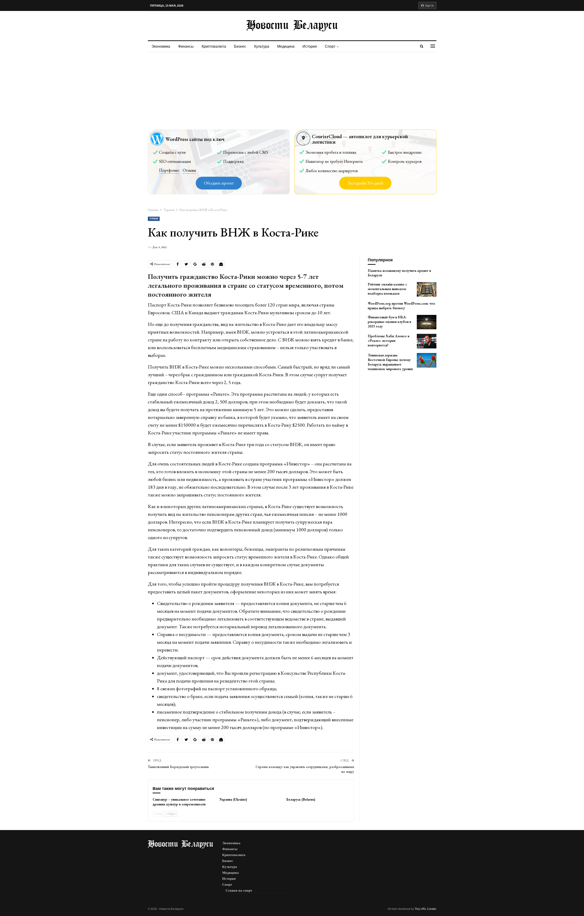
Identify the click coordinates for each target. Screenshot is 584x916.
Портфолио (169, 170)
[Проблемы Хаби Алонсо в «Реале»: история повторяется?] (426, 341)
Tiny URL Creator (425, 909)
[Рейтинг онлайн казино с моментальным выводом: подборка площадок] (426, 289)
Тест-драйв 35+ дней (365, 183)
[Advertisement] (292, 86)
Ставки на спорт (239, 890)
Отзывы (189, 170)
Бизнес (240, 46)
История (309, 46)
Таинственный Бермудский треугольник (178, 767)
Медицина (286, 46)
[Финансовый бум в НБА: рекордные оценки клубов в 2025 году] (426, 322)
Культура (261, 46)
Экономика (160, 46)
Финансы (186, 46)
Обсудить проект (219, 183)
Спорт (330, 46)
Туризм (153, 219)
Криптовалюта (214, 46)
